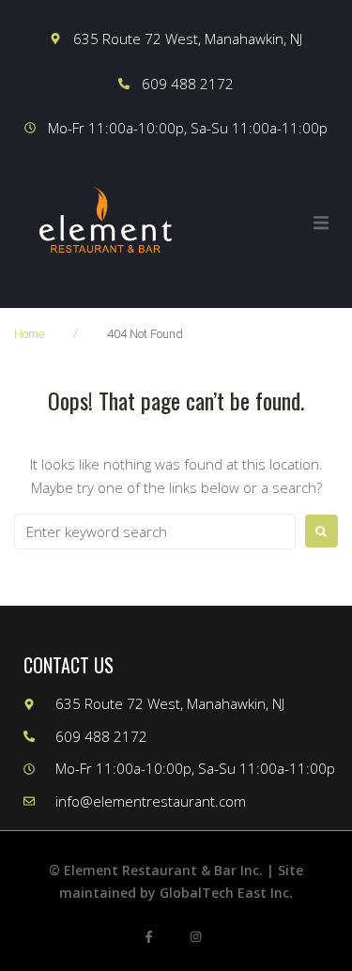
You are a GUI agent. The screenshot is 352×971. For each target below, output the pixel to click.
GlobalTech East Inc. (226, 893)
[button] (321, 222)
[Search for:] (155, 531)
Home (29, 334)
